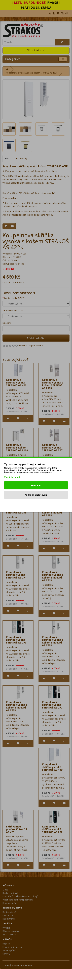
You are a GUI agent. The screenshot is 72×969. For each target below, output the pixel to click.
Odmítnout (36, 503)
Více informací (12, 477)
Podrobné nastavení (36, 494)
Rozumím (36, 485)
